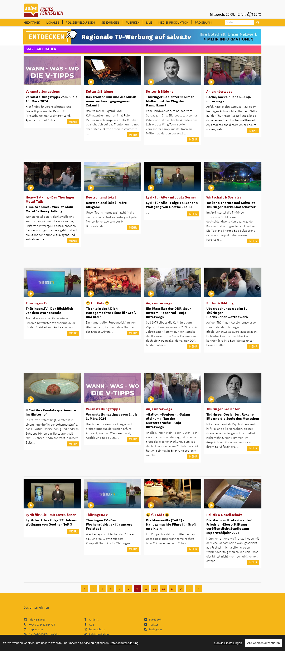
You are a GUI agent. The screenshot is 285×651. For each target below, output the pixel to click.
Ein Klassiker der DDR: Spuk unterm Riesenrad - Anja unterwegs (169, 312)
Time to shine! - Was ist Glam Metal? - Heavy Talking (49, 209)
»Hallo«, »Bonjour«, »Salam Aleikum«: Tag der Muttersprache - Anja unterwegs (168, 420)
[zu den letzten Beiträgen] (198, 588)
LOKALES (52, 22)
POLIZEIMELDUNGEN (80, 22)
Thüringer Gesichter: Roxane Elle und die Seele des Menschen (232, 416)
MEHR (73, 122)
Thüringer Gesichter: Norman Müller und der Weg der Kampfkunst (170, 101)
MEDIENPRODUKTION (173, 22)
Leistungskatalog (99, 634)
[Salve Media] (142, 37)
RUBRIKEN (132, 22)
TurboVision (52, 634)
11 (154, 588)
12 (163, 588)
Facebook (155, 619)
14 (180, 588)
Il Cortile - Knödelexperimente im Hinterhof (51, 412)
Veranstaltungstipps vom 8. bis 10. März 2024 (51, 99)
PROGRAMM (203, 22)
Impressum (36, 629)
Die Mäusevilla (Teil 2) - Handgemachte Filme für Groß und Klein (171, 524)
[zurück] (93, 588)
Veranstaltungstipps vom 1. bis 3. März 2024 (112, 416)
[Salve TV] (43, 9)
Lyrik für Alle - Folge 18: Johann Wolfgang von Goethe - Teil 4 (172, 204)
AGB (91, 624)
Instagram (155, 629)
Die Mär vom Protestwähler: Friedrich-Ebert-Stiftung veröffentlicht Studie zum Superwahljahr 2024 (229, 526)
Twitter (153, 624)
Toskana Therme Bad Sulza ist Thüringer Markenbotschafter (231, 204)
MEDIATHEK (32, 22)
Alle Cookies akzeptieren (263, 643)
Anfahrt (93, 619)
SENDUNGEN (110, 22)
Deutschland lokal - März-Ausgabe (107, 204)
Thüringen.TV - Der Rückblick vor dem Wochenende (49, 310)
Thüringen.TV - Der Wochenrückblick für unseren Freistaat (110, 524)
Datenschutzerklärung (124, 643)
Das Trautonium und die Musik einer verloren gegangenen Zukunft (111, 101)
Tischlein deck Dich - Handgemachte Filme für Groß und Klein (111, 312)
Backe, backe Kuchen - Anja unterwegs (228, 99)
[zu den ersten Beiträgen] (84, 588)
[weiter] (189, 588)
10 (145, 588)
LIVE (149, 22)
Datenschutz (97, 629)
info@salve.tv (37, 619)
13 (172, 588)
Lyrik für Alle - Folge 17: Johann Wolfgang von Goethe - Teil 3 (51, 522)
